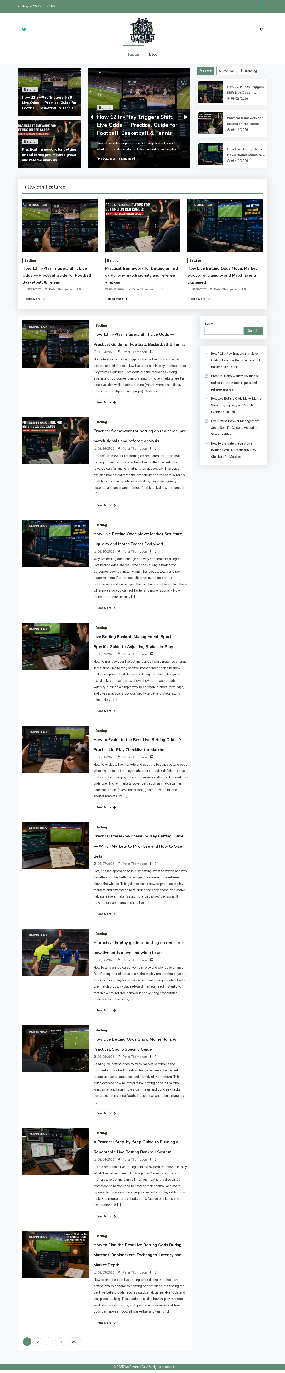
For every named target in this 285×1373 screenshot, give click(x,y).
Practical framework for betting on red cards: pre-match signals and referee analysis (49, 155)
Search (209, 324)
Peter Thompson (60, 289)
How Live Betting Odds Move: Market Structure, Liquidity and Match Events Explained (244, 152)
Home (133, 54)
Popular (228, 71)
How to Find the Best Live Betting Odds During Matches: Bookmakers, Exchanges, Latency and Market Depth (137, 1255)
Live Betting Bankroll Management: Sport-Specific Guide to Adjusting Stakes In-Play (235, 427)
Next (74, 1342)
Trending (250, 71)
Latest (207, 71)
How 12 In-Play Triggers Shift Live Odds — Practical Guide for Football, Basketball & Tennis (49, 103)
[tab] (206, 71)
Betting (30, 89)
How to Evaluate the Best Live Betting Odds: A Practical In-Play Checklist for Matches (233, 450)
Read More (33, 298)
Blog (153, 54)
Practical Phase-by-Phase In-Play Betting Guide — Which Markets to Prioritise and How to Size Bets (139, 846)
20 (60, 1342)
